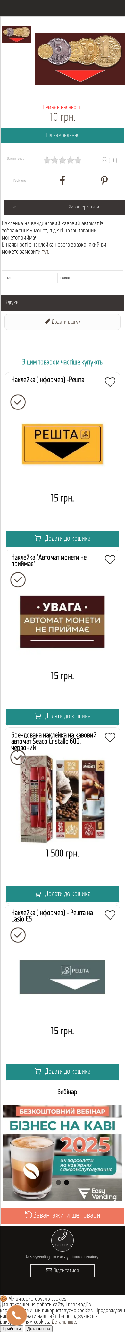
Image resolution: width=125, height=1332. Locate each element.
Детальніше (64, 1322)
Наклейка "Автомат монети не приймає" (49, 561)
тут (45, 252)
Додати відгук (65, 322)
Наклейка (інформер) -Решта (47, 380)
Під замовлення (62, 136)
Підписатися (65, 1271)
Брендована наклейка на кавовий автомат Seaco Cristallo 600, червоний (53, 742)
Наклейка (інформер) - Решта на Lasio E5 (52, 916)
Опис (12, 207)
